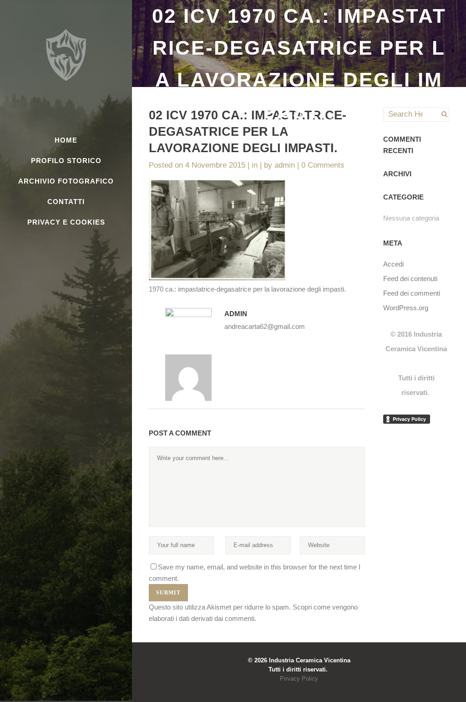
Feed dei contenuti (410, 278)
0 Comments (322, 165)
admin (284, 165)
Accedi (393, 264)
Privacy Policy (299, 678)
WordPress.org (405, 308)
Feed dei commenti (411, 293)
